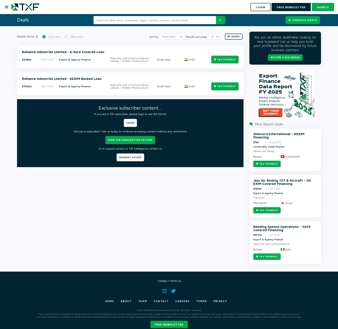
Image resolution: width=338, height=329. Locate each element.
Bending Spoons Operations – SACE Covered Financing (282, 228)
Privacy (220, 301)
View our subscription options (130, 140)
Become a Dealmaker (285, 57)
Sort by (153, 36)
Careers (182, 301)
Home (109, 301)
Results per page (196, 36)
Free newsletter (169, 324)
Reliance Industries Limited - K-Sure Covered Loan (63, 52)
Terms (201, 301)
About (126, 301)
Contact (161, 301)
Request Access (130, 157)
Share (235, 36)
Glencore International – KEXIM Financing (278, 135)
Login (130, 122)
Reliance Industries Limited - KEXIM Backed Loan (62, 78)
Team (142, 301)
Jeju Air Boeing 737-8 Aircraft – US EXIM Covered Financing (282, 182)
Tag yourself (226, 59)
